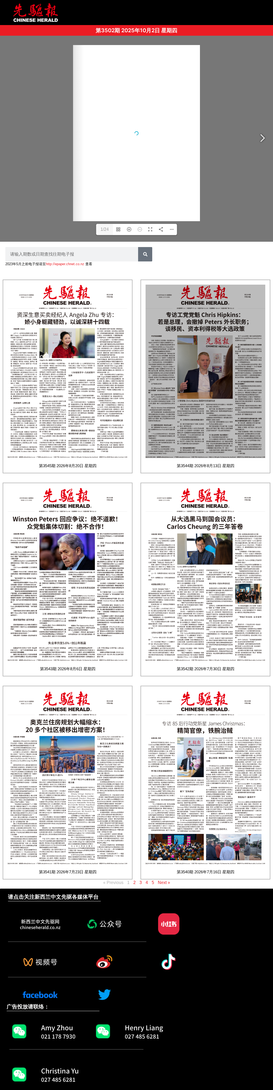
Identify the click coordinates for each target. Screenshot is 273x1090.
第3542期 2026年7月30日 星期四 (205, 669)
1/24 (105, 229)
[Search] (145, 254)
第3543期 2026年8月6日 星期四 (67, 669)
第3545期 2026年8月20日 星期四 (68, 465)
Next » (164, 882)
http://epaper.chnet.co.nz (65, 264)
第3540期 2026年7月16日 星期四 (205, 872)
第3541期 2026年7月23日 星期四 (68, 872)
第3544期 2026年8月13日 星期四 (205, 465)
